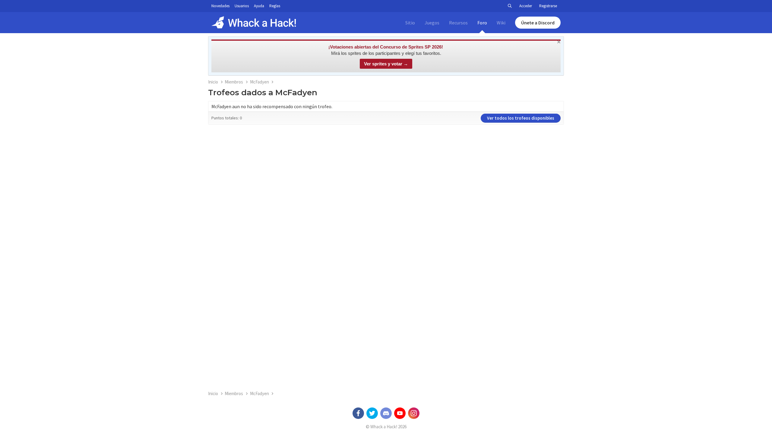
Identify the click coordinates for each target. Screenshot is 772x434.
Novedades (220, 5)
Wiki (501, 23)
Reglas (274, 5)
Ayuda (259, 5)
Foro (482, 23)
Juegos (432, 23)
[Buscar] (510, 6)
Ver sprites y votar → (386, 63)
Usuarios (242, 5)
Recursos (458, 23)
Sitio (410, 23)
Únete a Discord (538, 23)
